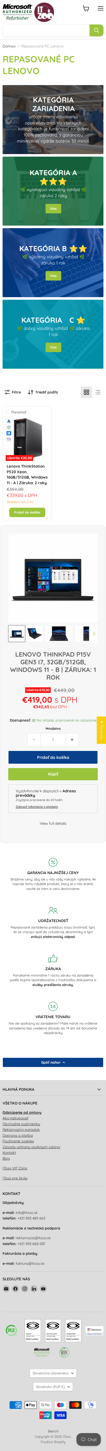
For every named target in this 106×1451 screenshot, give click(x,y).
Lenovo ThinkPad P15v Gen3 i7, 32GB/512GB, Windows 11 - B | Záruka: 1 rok (53, 665)
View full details (53, 823)
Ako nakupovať (15, 1118)
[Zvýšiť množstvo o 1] (72, 739)
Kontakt (9, 1152)
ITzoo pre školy (15, 1178)
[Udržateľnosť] (53, 922)
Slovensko (50, 1387)
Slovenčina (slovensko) (51, 1373)
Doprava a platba (18, 1135)
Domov (9, 46)
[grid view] (86, 392)
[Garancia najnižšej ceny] (53, 874)
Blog (6, 1158)
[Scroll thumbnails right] (93, 633)
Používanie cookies (18, 1141)
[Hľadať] (96, 30)
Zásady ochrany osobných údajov (31, 1147)
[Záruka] (53, 970)
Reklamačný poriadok (21, 1129)
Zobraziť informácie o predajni (37, 807)
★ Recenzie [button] (101, 730)
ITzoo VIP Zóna (15, 1168)
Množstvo (53, 728)
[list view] (97, 392)
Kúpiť (53, 773)
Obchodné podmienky (21, 1124)
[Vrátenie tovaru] (53, 1018)
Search (53, 1431)
